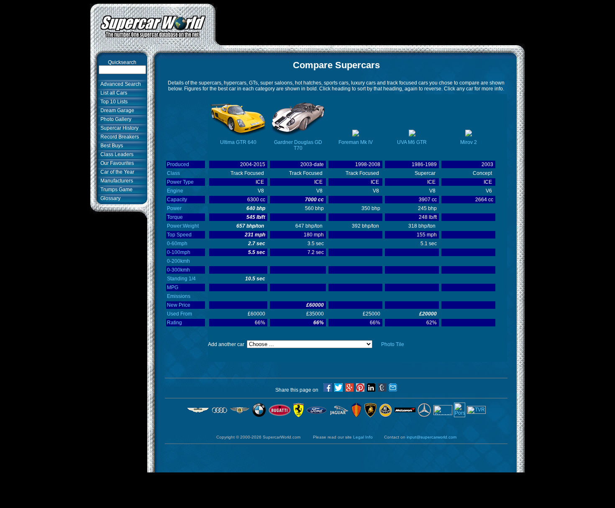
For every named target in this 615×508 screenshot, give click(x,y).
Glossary (109, 198)
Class (173, 173)
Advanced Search (119, 84)
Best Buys (110, 146)
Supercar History (118, 128)
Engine (175, 191)
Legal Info (363, 437)
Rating (174, 323)
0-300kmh (178, 270)
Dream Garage (116, 110)
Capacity (177, 200)
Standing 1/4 (181, 279)
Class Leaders (115, 154)
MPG (172, 287)
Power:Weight (183, 226)
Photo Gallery (114, 119)
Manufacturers (115, 181)
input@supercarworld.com (431, 437)
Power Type (180, 182)
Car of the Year (116, 172)
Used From (179, 314)
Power (174, 208)
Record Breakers (118, 137)
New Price (178, 305)
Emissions (178, 296)
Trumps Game (115, 189)
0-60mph (177, 243)
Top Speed (179, 235)
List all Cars (112, 93)
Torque (175, 217)
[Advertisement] (370, 22)
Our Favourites (116, 163)
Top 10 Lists (113, 102)
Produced (178, 164)
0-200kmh (178, 261)
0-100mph (178, 252)
